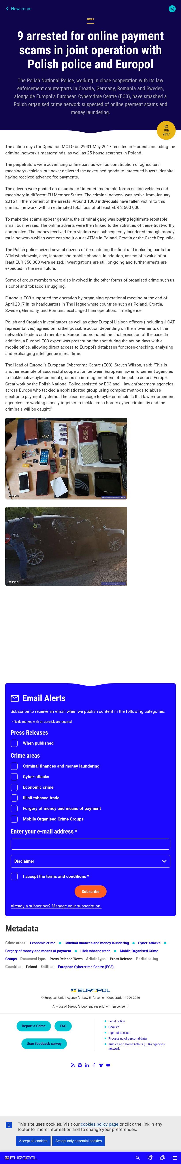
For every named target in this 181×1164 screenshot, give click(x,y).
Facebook (94, 1065)
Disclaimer (24, 861)
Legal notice (116, 1021)
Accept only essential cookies (78, 1141)
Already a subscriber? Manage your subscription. (56, 906)
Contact (150, 1158)
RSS (72, 1065)
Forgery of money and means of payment (62, 808)
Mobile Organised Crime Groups (53, 819)
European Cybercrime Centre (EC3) (86, 967)
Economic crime (38, 787)
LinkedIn (86, 1065)
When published (38, 743)
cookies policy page (100, 1124)
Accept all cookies (33, 1141)
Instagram (79, 1065)
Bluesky (101, 1065)
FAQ (63, 1026)
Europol (21, 1158)
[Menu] (175, 1158)
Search (138, 1158)
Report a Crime (34, 1026)
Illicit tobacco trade (41, 797)
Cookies (113, 1027)
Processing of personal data (127, 1038)
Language (162, 1158)
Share (172, 8)
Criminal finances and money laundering (61, 766)
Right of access (118, 1032)
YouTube (108, 1065)
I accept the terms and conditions (56, 876)
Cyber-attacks (36, 776)
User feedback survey (44, 1044)
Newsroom (21, 8)
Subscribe (91, 891)
